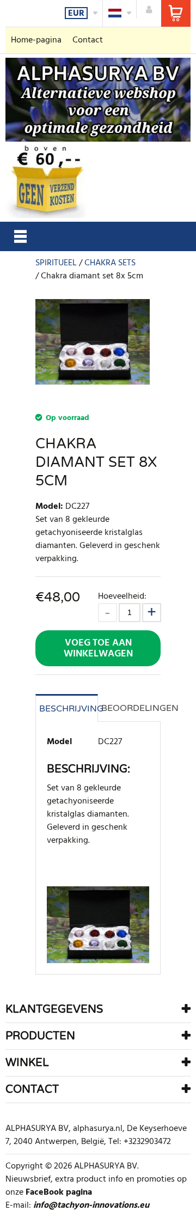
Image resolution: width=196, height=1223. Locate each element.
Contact (87, 40)
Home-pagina (36, 40)
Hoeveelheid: (122, 596)
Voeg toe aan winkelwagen (98, 648)
